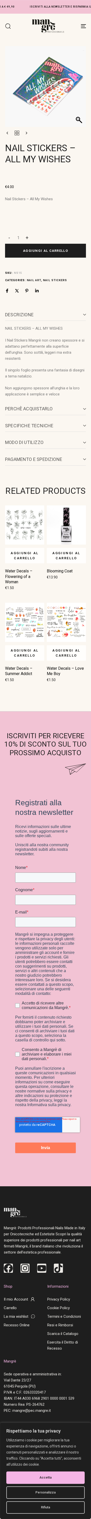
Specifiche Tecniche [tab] (29, 425)
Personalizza (45, 1492)
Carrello (10, 1308)
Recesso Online (17, 1325)
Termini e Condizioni (64, 1316)
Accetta (45, 1477)
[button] (8, 26)
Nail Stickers (55, 280)
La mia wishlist (16, 1316)
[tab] (45, 315)
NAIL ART (34, 280)
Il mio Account (16, 1299)
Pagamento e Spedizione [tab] (33, 459)
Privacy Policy (58, 1299)
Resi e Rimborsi (60, 1325)
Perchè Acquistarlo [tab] (29, 408)
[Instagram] (25, 1268)
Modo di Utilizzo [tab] (24, 442)
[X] (17, 291)
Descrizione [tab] (19, 314)
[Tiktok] (58, 1268)
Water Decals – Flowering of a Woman (18, 576)
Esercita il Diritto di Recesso (62, 1345)
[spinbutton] (18, 237)
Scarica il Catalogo (62, 1333)
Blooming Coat (60, 571)
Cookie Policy (58, 1308)
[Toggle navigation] (72, 26)
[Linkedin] (37, 291)
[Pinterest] (27, 291)
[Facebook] (7, 291)
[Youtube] (41, 1268)
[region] (45, 1471)
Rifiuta (45, 1507)
